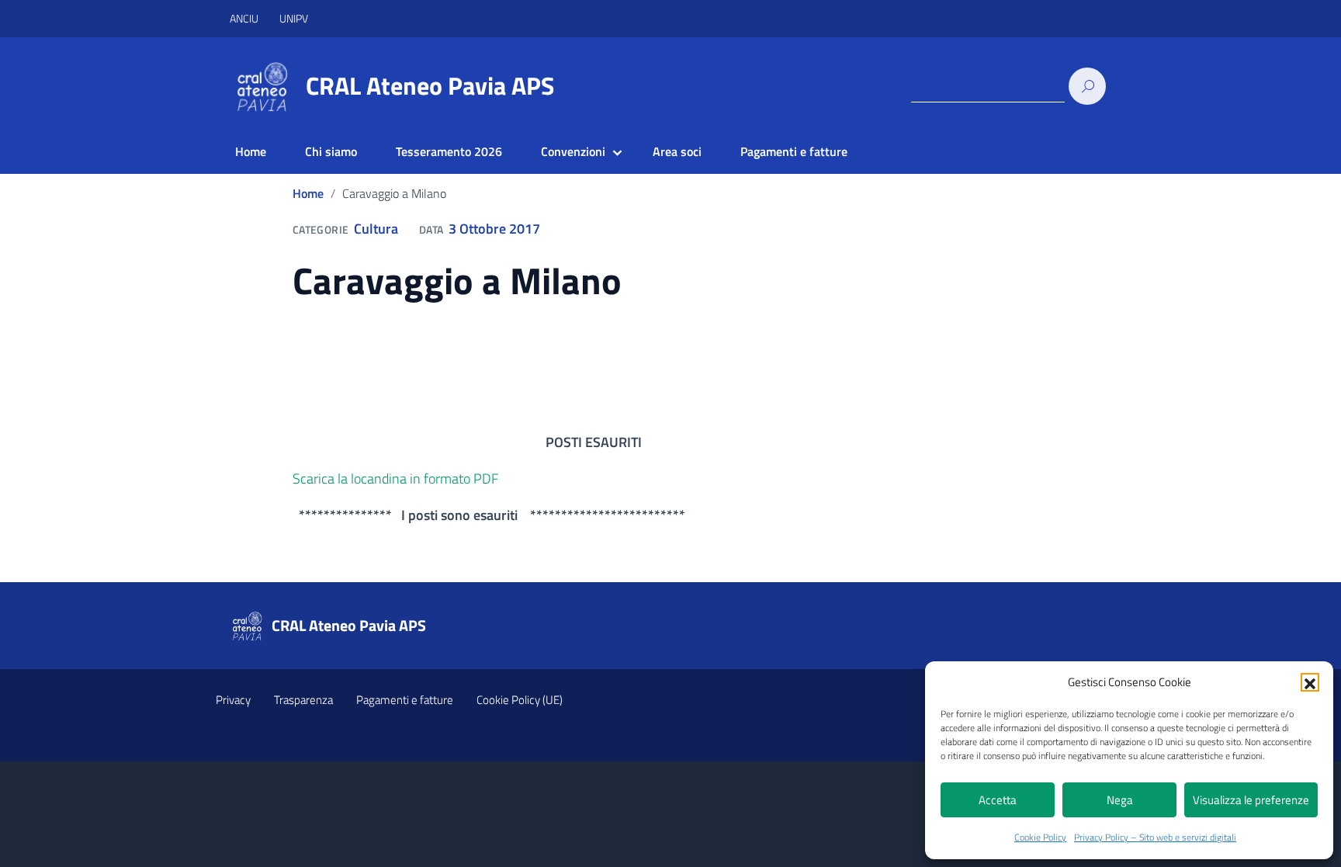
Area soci (677, 151)
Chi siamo (331, 151)
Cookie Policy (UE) (519, 700)
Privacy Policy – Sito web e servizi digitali (1155, 837)
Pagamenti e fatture (793, 151)
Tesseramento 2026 (449, 151)
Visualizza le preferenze (1251, 800)
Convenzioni (573, 151)
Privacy (233, 700)
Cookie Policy (1040, 837)
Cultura (376, 228)
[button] (1310, 682)
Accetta (998, 800)
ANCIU (245, 18)
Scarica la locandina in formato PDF (395, 478)
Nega (1120, 800)
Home (250, 151)
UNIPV (293, 18)
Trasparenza (303, 700)
